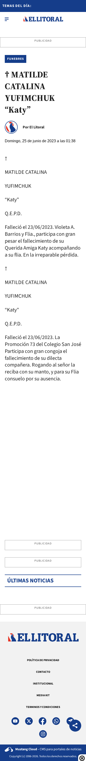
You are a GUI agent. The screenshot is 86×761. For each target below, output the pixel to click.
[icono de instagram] (43, 734)
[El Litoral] (43, 19)
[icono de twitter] (29, 721)
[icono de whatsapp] (56, 721)
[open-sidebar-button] (7, 19)
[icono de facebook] (42, 721)
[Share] (75, 726)
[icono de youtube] (15, 721)
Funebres (15, 59)
